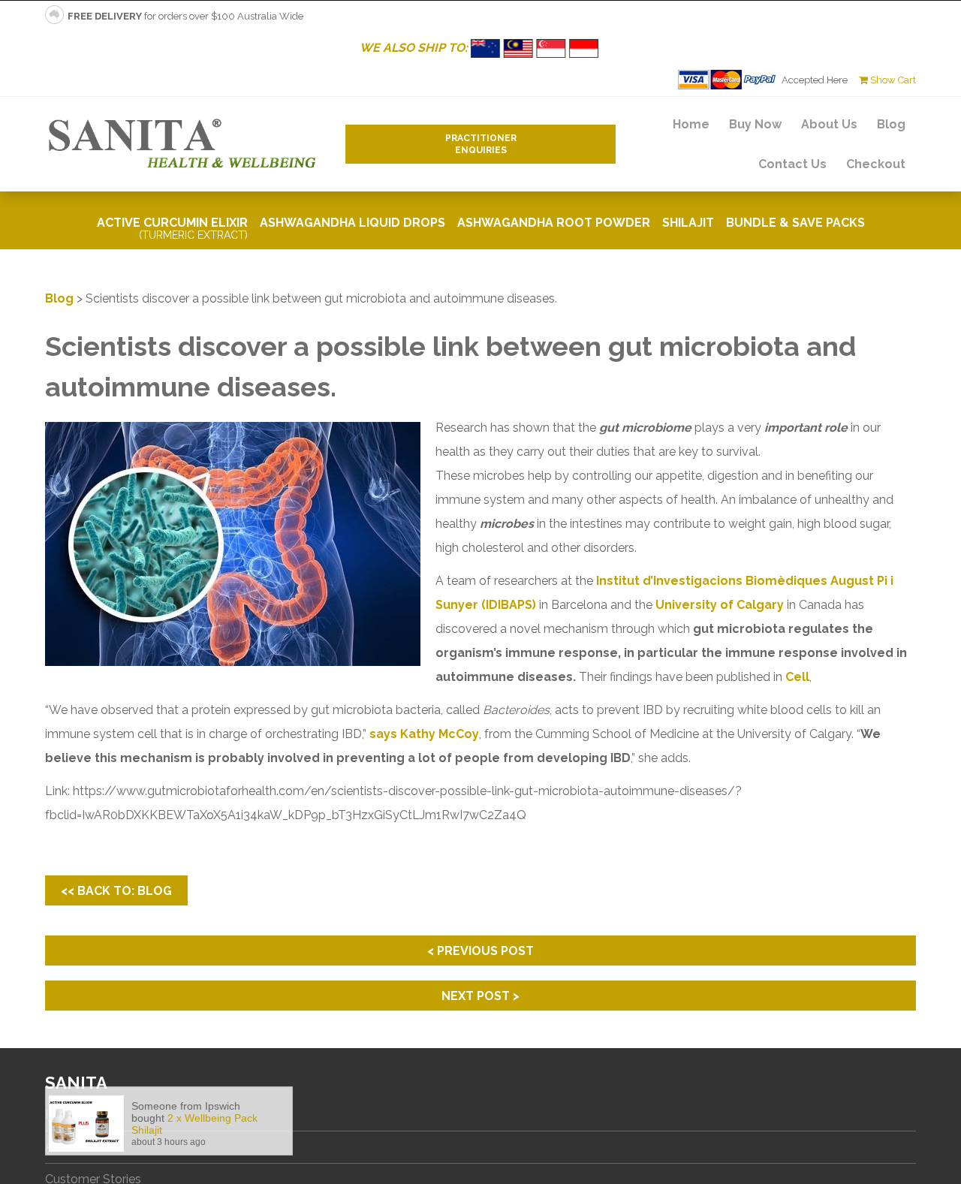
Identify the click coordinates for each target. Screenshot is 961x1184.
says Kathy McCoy (424, 734)
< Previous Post (480, 951)
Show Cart (892, 80)
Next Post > (480, 996)
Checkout (875, 164)
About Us (829, 124)
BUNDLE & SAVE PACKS (795, 222)
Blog (891, 124)
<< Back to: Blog (116, 891)
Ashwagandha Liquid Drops (352, 222)
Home (691, 124)
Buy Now (755, 124)
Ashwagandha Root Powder (553, 222)
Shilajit (688, 222)
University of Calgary (719, 605)
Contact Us (792, 164)
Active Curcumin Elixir (172, 228)
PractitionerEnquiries (481, 144)
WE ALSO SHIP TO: (415, 48)
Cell (797, 677)
